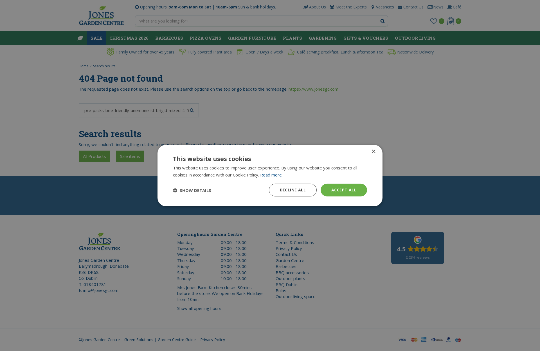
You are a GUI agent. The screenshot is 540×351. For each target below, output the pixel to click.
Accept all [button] (343, 190)
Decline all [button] (293, 190)
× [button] (373, 151)
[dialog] (270, 175)
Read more (271, 174)
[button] (192, 190)
